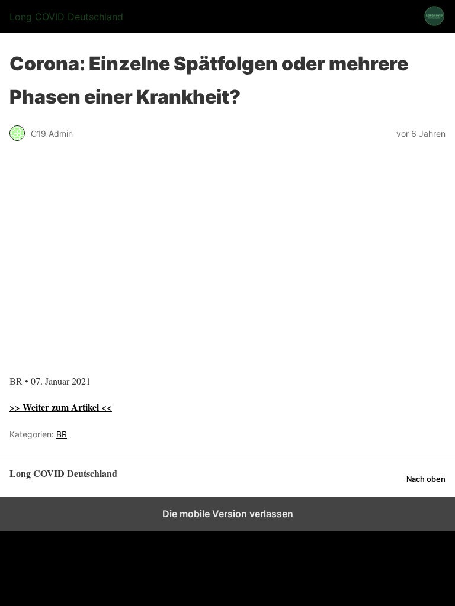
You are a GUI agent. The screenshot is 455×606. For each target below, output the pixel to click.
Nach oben (426, 479)
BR (61, 434)
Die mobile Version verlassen (227, 514)
